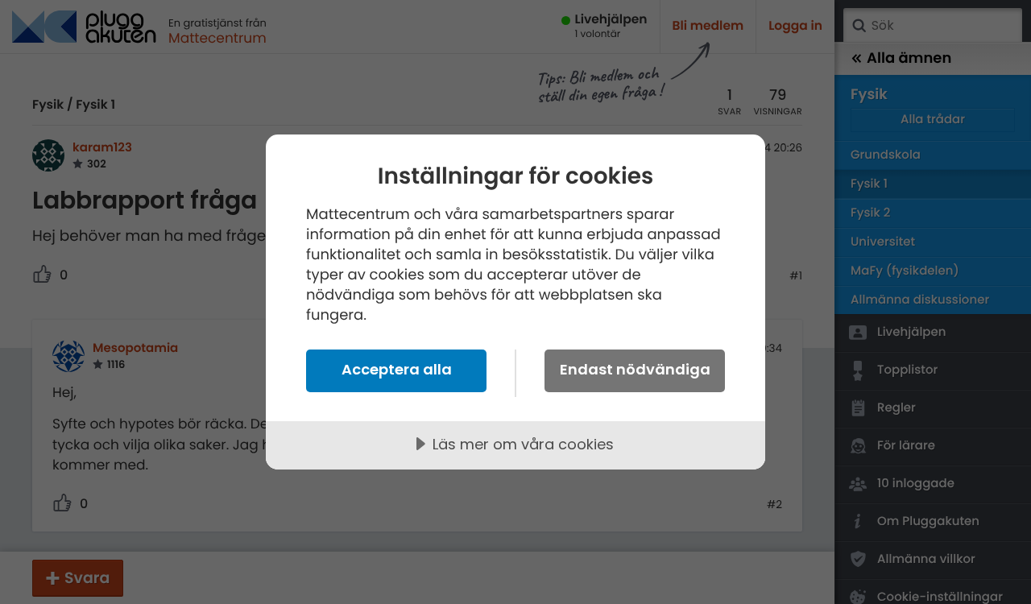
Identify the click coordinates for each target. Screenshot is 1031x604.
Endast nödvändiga (635, 369)
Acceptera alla (397, 369)
